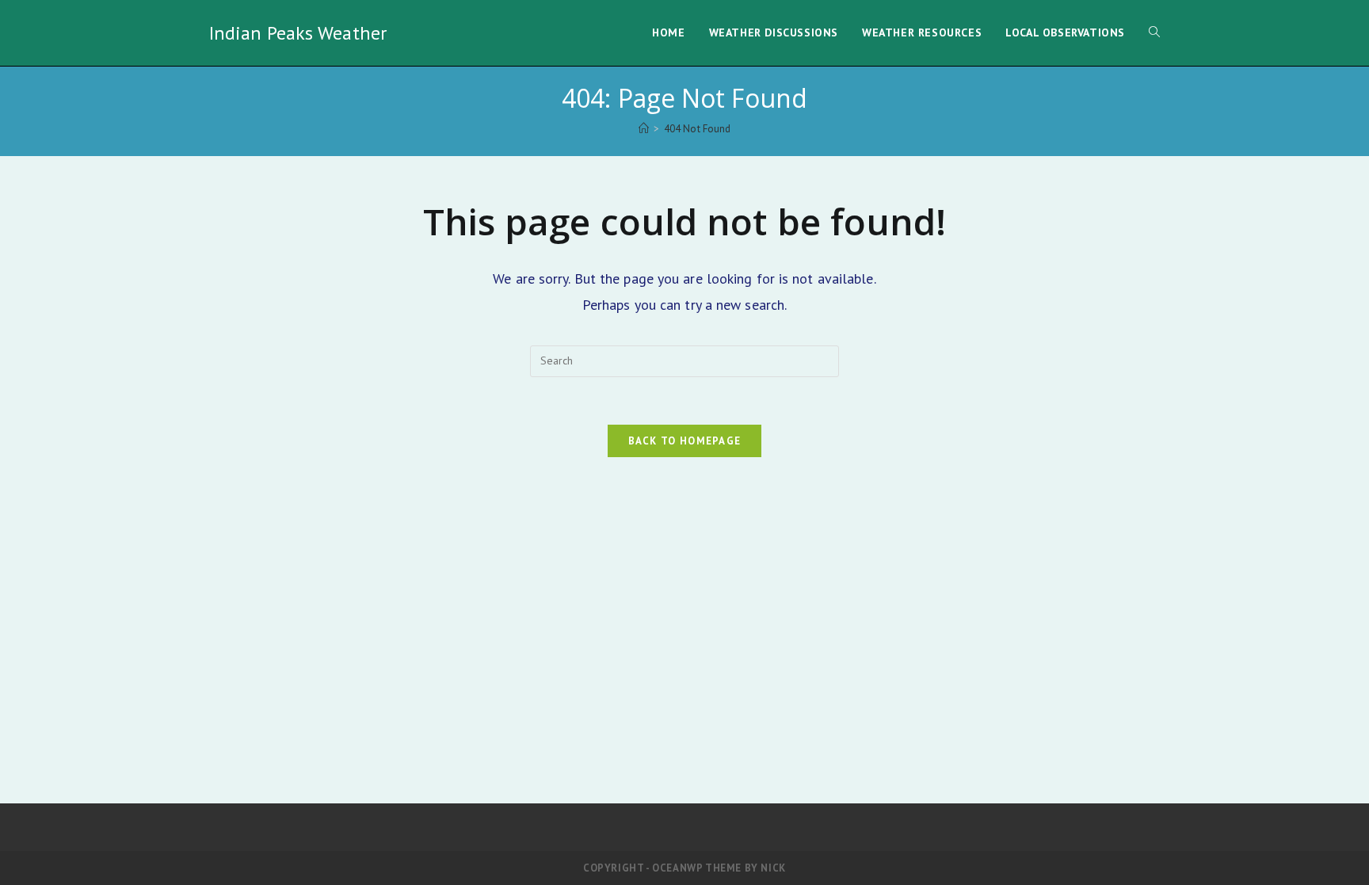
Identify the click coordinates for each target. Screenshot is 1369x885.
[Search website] (1154, 33)
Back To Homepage (685, 441)
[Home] (644, 128)
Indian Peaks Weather (298, 33)
